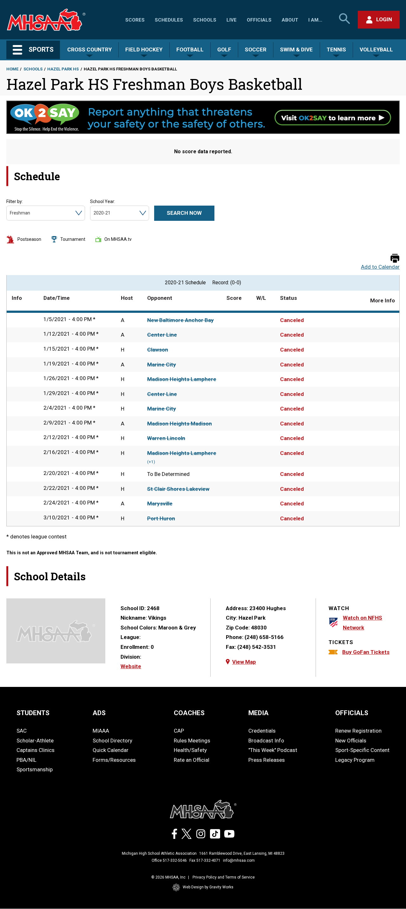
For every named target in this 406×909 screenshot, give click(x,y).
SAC (21, 731)
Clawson (157, 349)
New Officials (350, 740)
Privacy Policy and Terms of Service (224, 877)
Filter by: (14, 201)
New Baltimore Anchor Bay (180, 320)
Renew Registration (358, 731)
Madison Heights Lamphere (181, 379)
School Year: (102, 201)
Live (231, 20)
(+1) (151, 461)
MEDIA (258, 713)
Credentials (262, 731)
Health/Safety (190, 750)
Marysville (160, 503)
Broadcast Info (266, 740)
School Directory (112, 740)
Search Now (184, 213)
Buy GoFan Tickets (366, 652)
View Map (244, 662)
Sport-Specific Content (362, 750)
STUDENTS (32, 713)
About (290, 20)
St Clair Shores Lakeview (178, 489)
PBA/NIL (26, 760)
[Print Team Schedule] (395, 259)
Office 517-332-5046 (169, 860)
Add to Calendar (380, 267)
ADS (99, 713)
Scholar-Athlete (35, 740)
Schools (204, 20)
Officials (259, 20)
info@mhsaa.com (239, 860)
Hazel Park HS (63, 69)
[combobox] (10, 213)
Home (12, 69)
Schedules (169, 20)
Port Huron (161, 518)
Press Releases (266, 760)
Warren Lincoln (166, 438)
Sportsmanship (34, 769)
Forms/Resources (114, 760)
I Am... (315, 20)
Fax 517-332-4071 (204, 860)
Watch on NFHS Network (362, 623)
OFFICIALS (351, 713)
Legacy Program (355, 760)
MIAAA (101, 731)
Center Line (162, 335)
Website (131, 666)
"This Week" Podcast (272, 750)
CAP (179, 731)
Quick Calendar (110, 750)
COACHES (189, 713)
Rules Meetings (192, 740)
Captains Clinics (35, 750)
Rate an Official (191, 760)
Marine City (161, 364)
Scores (135, 20)
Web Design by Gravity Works (208, 887)
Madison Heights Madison (179, 423)
